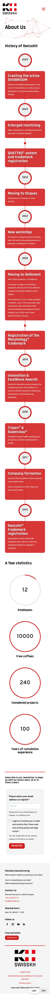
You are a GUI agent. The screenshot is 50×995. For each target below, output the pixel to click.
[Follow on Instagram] (13, 924)
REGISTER (17, 846)
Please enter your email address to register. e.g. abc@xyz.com (23, 814)
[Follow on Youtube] (18, 924)
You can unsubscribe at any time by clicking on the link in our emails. (23, 837)
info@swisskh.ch (12, 901)
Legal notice (25, 972)
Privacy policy (25, 983)
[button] (39, 991)
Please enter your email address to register (21, 798)
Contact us (12, 937)
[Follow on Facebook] (7, 924)
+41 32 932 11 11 (11, 898)
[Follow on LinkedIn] (24, 924)
